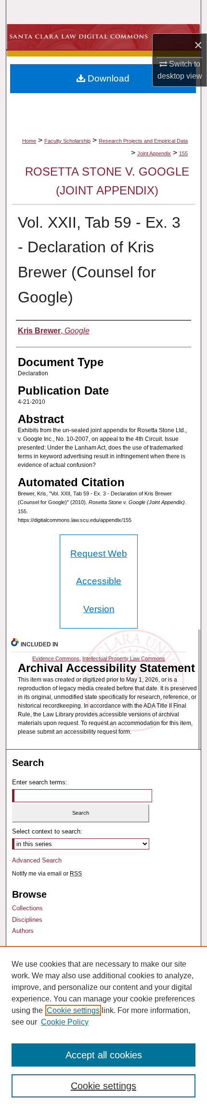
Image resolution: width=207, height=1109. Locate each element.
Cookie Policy (65, 1022)
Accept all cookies (103, 1055)
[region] (103, 1027)
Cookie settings (73, 1010)
